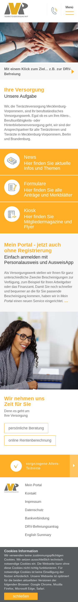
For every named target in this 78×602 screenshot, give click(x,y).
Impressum (33, 501)
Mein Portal (33, 485)
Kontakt (30, 493)
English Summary (38, 535)
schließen (21, 596)
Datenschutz (34, 510)
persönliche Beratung (26, 428)
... (66, 300)
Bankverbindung (37, 518)
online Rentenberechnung (30, 440)
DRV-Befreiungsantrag (41, 526)
